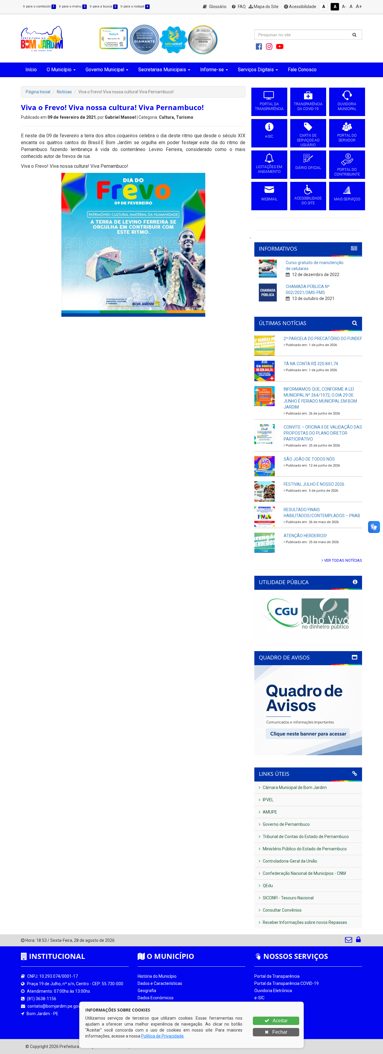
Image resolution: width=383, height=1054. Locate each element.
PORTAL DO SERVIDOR (347, 137)
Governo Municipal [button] (105, 69)
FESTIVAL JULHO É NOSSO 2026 (314, 484)
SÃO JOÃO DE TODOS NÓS (309, 459)
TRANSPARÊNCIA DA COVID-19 (308, 106)
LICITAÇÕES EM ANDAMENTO (269, 169)
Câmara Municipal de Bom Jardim (294, 787)
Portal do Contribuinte (275, 1026)
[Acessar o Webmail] (349, 941)
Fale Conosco (302, 69)
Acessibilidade (302, 6)
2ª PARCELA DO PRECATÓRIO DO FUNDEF (323, 338)
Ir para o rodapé (134, 6)
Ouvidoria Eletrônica (273, 990)
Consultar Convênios (282, 910)
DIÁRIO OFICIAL (308, 168)
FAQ (241, 6)
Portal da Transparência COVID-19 (286, 983)
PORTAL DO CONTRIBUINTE (347, 171)
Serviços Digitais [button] (256, 69)
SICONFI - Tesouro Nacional (288, 897)
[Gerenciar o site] (358, 941)
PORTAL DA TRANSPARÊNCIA (269, 106)
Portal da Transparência (277, 976)
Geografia (147, 990)
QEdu (267, 885)
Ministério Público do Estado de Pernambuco (304, 848)
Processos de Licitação (275, 1005)
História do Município (157, 976)
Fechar (279, 1032)
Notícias (64, 91)
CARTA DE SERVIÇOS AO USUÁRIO (308, 140)
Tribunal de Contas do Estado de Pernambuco (305, 836)
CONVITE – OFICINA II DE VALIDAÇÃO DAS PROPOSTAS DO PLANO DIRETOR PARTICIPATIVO (323, 433)
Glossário (217, 6)
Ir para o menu (72, 6)
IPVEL (267, 799)
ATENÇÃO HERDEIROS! (305, 535)
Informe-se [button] (212, 69)
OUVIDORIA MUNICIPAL (347, 106)
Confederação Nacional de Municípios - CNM (304, 873)
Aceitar (280, 1020)
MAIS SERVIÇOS (347, 199)
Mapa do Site (266, 6)
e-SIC (269, 136)
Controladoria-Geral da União (289, 861)
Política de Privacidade (162, 1036)
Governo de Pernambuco (286, 824)
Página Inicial (38, 91)
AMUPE (269, 812)
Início (31, 69)
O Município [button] (59, 69)
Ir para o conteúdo (38, 6)
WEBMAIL (269, 199)
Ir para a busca (103, 6)
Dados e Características (160, 983)
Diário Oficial (266, 1019)
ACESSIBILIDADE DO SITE (308, 200)
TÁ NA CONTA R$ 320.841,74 (311, 363)
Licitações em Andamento (279, 1012)
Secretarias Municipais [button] (162, 69)
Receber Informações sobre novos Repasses (304, 922)
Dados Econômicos (156, 997)
